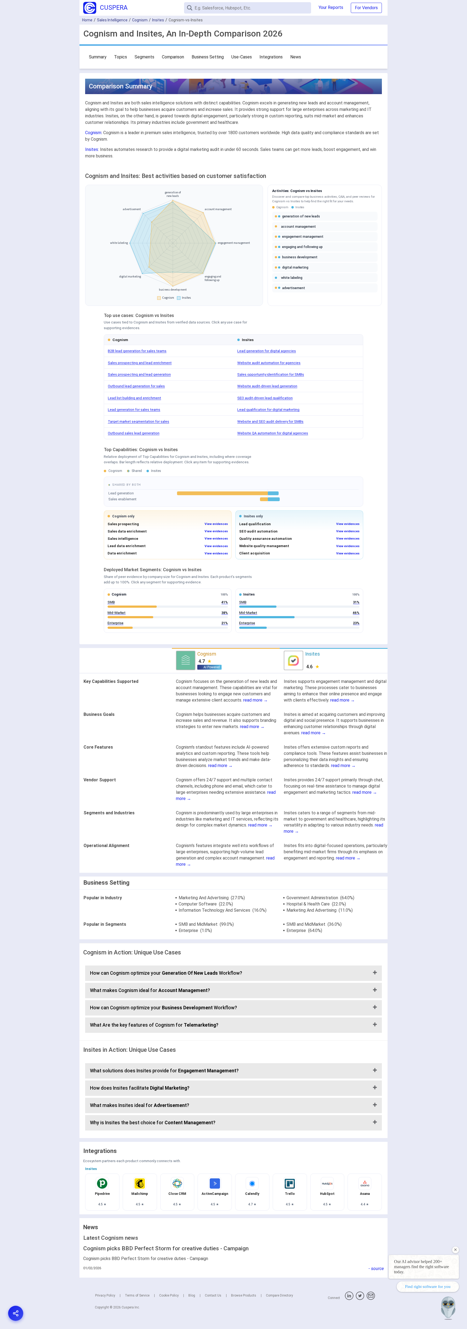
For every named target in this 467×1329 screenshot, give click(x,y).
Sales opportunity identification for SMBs (270, 374)
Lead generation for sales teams (134, 409)
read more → (255, 700)
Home (87, 20)
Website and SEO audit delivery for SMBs (270, 421)
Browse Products (243, 1295)
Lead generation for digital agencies (266, 351)
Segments (144, 56)
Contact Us (213, 1295)
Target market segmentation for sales (138, 421)
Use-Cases (241, 56)
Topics (120, 56)
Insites (158, 20)
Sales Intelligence (112, 20)
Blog (191, 1295)
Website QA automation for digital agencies (272, 433)
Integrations (271, 56)
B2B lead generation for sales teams (137, 351)
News (295, 56)
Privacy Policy (105, 1295)
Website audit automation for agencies (269, 363)
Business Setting (208, 56)
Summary (97, 56)
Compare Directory (279, 1295)
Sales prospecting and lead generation (139, 374)
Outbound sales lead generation (133, 433)
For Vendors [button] (366, 7)
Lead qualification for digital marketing (268, 409)
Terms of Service (137, 1295)
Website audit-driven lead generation (267, 386)
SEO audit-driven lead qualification (265, 398)
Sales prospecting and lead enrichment (140, 363)
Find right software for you (428, 1286)
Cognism (140, 20)
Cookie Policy (169, 1295)
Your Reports (331, 7)
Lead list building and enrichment (134, 398)
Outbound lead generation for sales (136, 386)
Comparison (173, 56)
